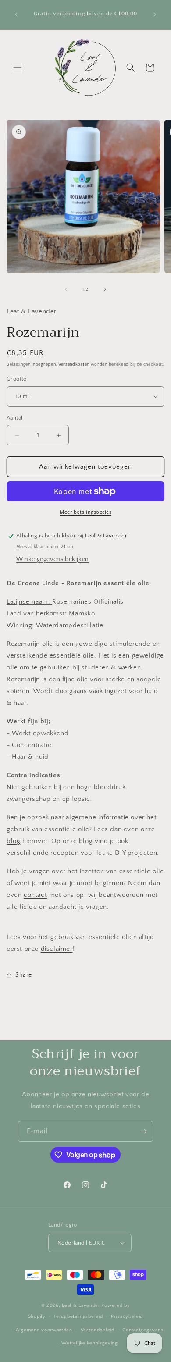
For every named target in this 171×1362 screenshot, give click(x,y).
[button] (17, 67)
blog (13, 841)
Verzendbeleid (97, 1330)
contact (35, 895)
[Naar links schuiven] (66, 289)
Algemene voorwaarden (44, 1330)
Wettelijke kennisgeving (89, 1343)
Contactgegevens (143, 1330)
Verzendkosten (73, 364)
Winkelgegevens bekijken (52, 559)
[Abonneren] (143, 1131)
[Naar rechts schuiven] (104, 289)
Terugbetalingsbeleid (78, 1316)
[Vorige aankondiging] (16, 14)
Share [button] (23, 974)
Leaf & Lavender (81, 1305)
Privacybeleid (127, 1316)
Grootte (17, 379)
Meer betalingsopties (85, 512)
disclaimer (57, 949)
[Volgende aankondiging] (154, 14)
